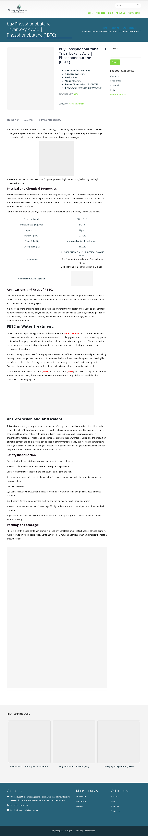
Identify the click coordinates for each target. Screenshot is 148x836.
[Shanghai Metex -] (17, 9)
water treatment (71, 333)
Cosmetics (115, 76)
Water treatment (76, 103)
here (76, 93)
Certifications (81, 796)
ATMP (45, 371)
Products (100, 12)
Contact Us (115, 811)
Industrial (114, 85)
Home (90, 12)
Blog (110, 12)
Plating (113, 90)
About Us (120, 12)
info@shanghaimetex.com (27, 810)
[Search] (138, 5)
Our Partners (81, 801)
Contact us (134, 12)
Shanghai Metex (91, 830)
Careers (79, 806)
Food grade (115, 80)
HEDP (70, 371)
